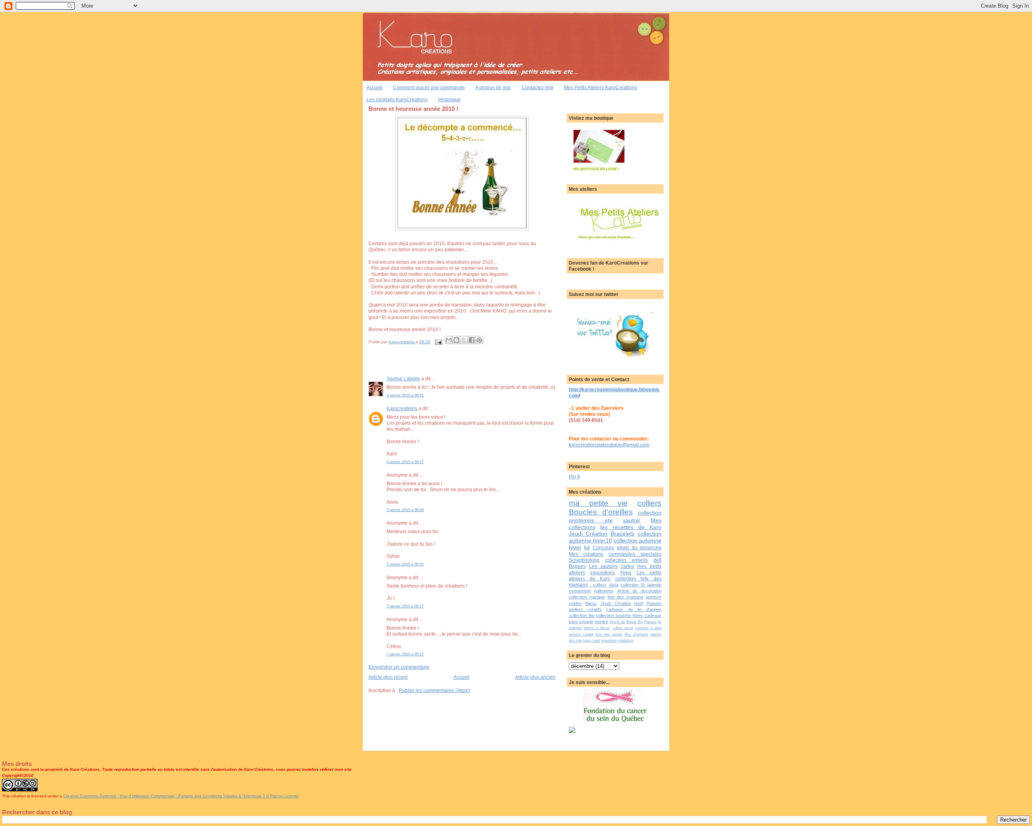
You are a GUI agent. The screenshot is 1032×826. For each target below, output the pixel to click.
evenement (580, 590)
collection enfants (626, 560)
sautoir (631, 520)
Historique (449, 99)
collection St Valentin (641, 584)
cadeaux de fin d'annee (634, 609)
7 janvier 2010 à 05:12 (405, 654)
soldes (575, 603)
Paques (654, 603)
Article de (617, 622)
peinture (654, 596)
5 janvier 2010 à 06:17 (405, 606)
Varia (613, 584)
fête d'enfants (636, 634)
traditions (626, 640)
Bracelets (623, 533)
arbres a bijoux (597, 628)
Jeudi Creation (615, 603)
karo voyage (581, 621)
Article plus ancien (535, 677)
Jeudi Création (588, 533)
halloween (604, 590)
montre (601, 621)
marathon (609, 640)
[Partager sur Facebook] (472, 340)
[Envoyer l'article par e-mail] (438, 342)
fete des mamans (626, 596)
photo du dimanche (639, 547)
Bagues (577, 566)
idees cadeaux (647, 615)
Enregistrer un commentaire (398, 667)
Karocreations (402, 408)
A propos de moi (493, 87)
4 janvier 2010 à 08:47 (405, 462)
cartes (627, 566)
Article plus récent (388, 677)
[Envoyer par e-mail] (449, 340)
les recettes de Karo (631, 527)
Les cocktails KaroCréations (397, 99)
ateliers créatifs (585, 609)
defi (657, 560)
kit (587, 547)
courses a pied (648, 628)
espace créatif (581, 634)
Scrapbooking (584, 560)
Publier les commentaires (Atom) (434, 690)
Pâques (650, 622)
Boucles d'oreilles (601, 512)
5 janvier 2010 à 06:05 (405, 564)
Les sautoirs (603, 566)
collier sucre (622, 628)
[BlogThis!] (456, 340)
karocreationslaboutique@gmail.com (609, 444)
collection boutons (613, 615)
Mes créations (586, 554)
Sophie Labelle (403, 378)
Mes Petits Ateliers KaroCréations (600, 87)
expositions (602, 572)
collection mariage (587, 596)
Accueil (374, 87)
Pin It (574, 476)
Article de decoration (639, 590)
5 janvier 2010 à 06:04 (405, 510)
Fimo (625, 572)
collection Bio (582, 615)
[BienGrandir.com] (572, 731)
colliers (649, 503)
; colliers (598, 584)
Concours (603, 547)
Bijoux (591, 603)
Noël (638, 603)
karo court (591, 640)
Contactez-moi (537, 87)
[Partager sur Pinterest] (479, 340)
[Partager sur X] (464, 340)
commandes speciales (635, 554)
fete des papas (608, 634)
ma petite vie (598, 503)
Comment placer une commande (429, 87)
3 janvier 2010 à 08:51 (405, 395)
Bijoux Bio (634, 622)
